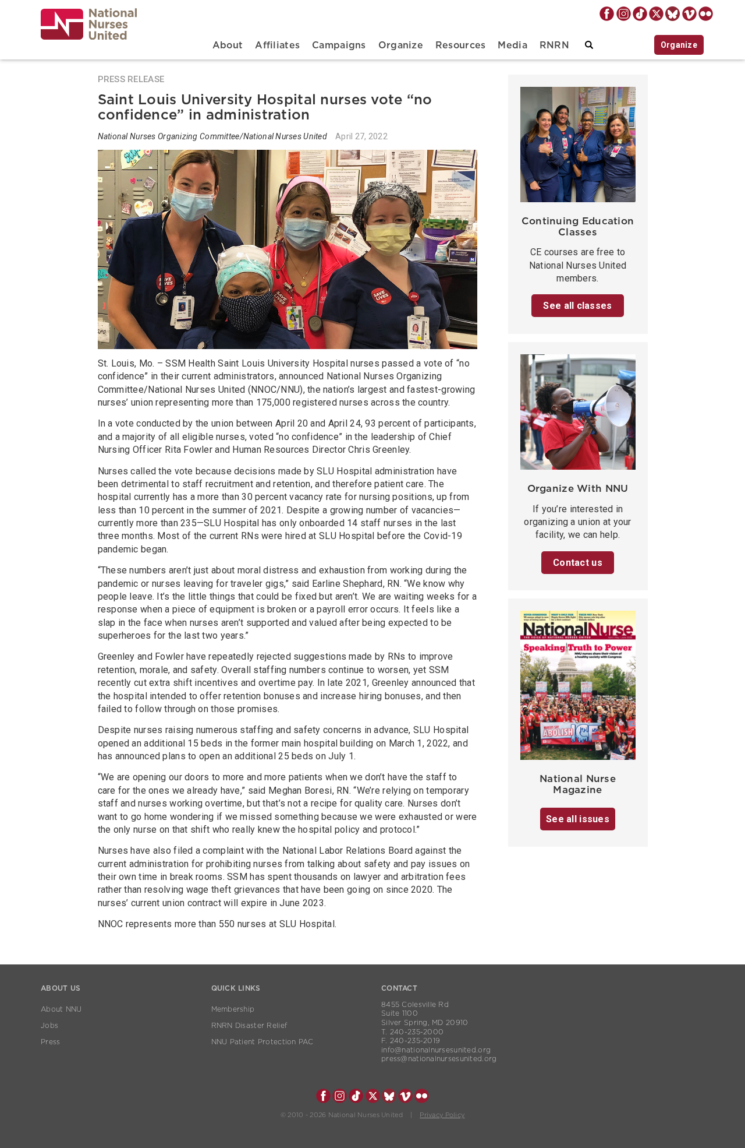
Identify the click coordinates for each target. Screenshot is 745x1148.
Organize (400, 45)
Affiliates (277, 45)
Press (50, 1041)
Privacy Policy (442, 1115)
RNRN (554, 45)
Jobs (49, 1025)
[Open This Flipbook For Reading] (578, 688)
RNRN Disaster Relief (249, 1025)
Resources (460, 45)
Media (512, 45)
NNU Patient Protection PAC (262, 1041)
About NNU (61, 1009)
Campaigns (339, 45)
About (227, 45)
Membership (233, 1009)
